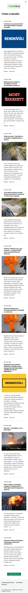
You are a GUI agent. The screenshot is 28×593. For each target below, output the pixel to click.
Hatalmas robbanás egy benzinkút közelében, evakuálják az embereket (14, 310)
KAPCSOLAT (4, 584)
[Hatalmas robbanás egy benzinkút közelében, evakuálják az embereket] (14, 323)
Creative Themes (6, 591)
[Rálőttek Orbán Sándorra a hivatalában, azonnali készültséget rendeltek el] (14, 97)
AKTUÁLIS (6, 21)
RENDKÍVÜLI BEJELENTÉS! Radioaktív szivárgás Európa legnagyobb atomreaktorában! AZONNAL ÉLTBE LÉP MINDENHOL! (13, 368)
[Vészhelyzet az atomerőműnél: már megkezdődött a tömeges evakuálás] (14, 39)
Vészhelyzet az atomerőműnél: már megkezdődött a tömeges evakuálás (13, 25)
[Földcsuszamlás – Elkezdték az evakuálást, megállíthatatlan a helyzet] (14, 151)
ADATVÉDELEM (19, 582)
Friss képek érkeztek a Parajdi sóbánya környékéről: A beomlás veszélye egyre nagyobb (14, 194)
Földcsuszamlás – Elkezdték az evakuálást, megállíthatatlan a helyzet (13, 138)
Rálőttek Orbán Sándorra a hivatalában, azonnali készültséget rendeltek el (12, 83)
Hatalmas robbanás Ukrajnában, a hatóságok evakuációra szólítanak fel (13, 542)
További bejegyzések (14, 574)
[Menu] (25, 1)
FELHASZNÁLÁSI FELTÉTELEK (8, 582)
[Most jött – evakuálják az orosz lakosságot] (14, 441)
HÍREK (10, 21)
